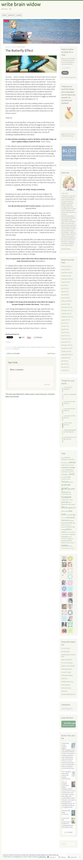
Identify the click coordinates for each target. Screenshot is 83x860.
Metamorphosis (65, 685)
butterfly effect (22, 347)
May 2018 (64, 291)
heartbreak (64, 494)
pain (65, 525)
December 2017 (66, 307)
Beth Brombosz (66, 778)
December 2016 (66, 345)
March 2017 (64, 336)
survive (70, 536)
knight (69, 504)
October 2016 (65, 351)
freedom (63, 479)
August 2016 (64, 358)
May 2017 (64, 329)
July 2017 (63, 323)
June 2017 (64, 326)
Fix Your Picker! (65, 648)
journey (64, 502)
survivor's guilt (65, 539)
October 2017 (65, 313)
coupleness (71, 472)
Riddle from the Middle (67, 666)
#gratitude (67, 389)
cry (68, 474)
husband (66, 497)
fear (69, 477)
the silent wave (65, 651)
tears (72, 538)
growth (71, 489)
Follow (65, 73)
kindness (64, 504)
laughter (73, 504)
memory (65, 520)
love (63, 514)
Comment (47, 384)
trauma (63, 541)
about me (11, 15)
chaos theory (38, 347)
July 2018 (63, 285)
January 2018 (65, 304)
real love (68, 532)
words (62, 548)
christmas (69, 470)
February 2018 (65, 301)
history (69, 494)
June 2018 (64, 288)
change (33, 347)
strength (64, 537)
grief (64, 488)
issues (71, 499)
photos (70, 527)
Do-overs (45, 347)
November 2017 (66, 310)
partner (69, 525)
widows (53, 347)
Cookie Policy (42, 857)
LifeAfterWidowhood (67, 682)
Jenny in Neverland (66, 660)
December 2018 (66, 273)
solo (68, 534)
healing (64, 492)
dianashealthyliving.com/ (68, 694)
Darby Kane (66, 785)
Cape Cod (64, 465)
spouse (72, 534)
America (67, 457)
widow (64, 545)
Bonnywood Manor (66, 669)
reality (63, 532)
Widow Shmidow (66, 688)
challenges (65, 467)
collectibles (64, 472)
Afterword (64, 691)
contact (18, 15)
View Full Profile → (66, 249)
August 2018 (64, 282)
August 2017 (64, 320)
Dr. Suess (64, 477)
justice (70, 502)
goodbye (70, 482)
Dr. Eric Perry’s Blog (66, 663)
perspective (64, 527)
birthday (64, 459)
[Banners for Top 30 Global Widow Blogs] (68, 136)
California (66, 462)
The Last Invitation (64, 783)
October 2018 (65, 276)
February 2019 (65, 266)
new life (69, 523)
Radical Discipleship (67, 675)
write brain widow (21, 4)
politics (68, 529)
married (63, 517)
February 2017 (65, 339)
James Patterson (67, 821)
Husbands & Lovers (65, 744)
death (72, 474)
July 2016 (63, 361)
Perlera (66, 394)
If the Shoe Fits (68, 424)
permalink (16, 349)
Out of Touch (51, 353)
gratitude (65, 484)
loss (49, 347)
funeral (68, 479)
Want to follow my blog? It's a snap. (67, 52)
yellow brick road (69, 548)
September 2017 (66, 317)
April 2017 (64, 332)
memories (70, 517)
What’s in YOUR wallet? (12, 353)
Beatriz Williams (64, 747)
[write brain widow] (41, 31)
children (63, 470)
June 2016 (64, 364)
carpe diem (71, 465)
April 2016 (64, 370)
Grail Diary (64, 678)
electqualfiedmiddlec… (70, 430)
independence (65, 499)
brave (68, 459)
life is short (64, 511)
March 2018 (64, 298)
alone (62, 457)
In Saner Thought (66, 672)
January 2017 (65, 342)
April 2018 (64, 295)
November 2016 (66, 348)
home (4, 15)
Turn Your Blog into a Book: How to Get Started (66, 774)
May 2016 (64, 367)
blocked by (69, 725)
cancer (28, 347)
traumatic (69, 541)
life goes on (70, 507)
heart (69, 492)
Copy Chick (21, 47)
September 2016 (66, 354)
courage (64, 474)
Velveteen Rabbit (70, 542)
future (64, 481)
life (63, 507)
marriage (72, 515)
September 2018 (66, 279)
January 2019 (65, 269)
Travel (63, 543)
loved (67, 515)
